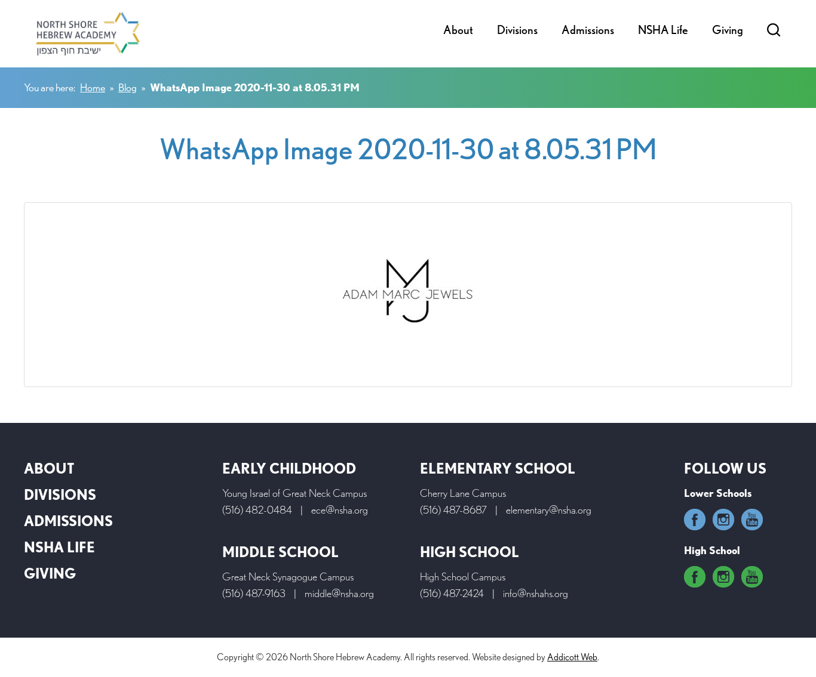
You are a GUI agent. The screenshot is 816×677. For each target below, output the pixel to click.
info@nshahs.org (535, 593)
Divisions (517, 30)
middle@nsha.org (339, 593)
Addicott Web (572, 657)
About (458, 30)
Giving (727, 30)
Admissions (588, 30)
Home (92, 87)
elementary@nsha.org (548, 509)
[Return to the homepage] (88, 33)
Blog (127, 87)
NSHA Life (663, 30)
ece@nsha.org (339, 509)
